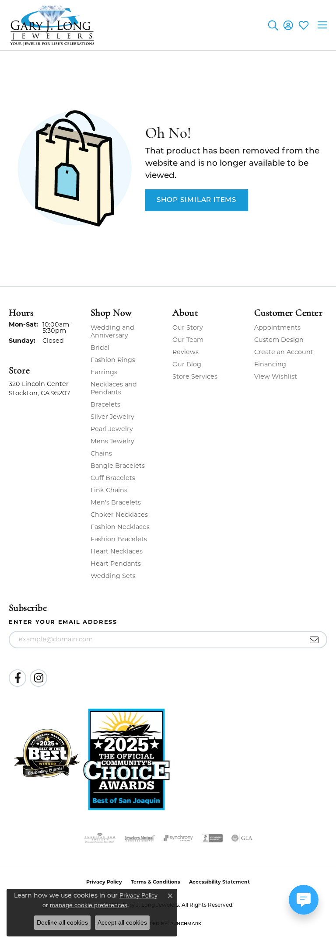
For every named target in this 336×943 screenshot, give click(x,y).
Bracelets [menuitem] (105, 404)
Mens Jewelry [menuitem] (112, 441)
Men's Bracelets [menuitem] (116, 502)
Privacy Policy (138, 895)
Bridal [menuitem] (100, 347)
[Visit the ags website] (100, 838)
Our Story (187, 327)
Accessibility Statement (219, 882)
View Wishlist (275, 376)
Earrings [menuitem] (104, 372)
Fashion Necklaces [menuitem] (120, 527)
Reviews (185, 352)
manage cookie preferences (88, 904)
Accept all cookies (122, 922)
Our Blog (186, 364)
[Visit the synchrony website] (178, 838)
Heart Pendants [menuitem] (116, 563)
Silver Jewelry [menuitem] (112, 417)
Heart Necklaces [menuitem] (117, 551)
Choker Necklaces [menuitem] (119, 514)
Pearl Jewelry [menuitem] (112, 429)
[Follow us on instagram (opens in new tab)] (38, 678)
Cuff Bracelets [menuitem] (113, 478)
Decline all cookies (62, 922)
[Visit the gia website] (241, 838)
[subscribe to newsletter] (314, 639)
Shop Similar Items (197, 200)
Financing (270, 364)
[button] (272, 25)
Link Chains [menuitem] (109, 490)
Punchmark (185, 924)
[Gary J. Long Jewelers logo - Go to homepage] (52, 25)
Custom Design (279, 340)
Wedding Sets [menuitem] (113, 576)
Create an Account (283, 352)
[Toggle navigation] (322, 25)
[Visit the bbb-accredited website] (212, 838)
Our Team (187, 340)
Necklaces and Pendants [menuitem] (114, 388)
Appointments (277, 327)
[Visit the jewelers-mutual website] (140, 838)
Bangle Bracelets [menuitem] (118, 466)
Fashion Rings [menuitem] (113, 360)
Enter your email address (63, 621)
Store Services (194, 376)
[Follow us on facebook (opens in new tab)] (17, 678)
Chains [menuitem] (101, 453)
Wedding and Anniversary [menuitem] (112, 331)
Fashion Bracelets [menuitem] (119, 539)
